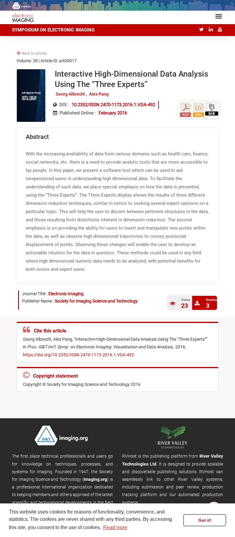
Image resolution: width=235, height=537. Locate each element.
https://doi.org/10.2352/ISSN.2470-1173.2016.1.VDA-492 (78, 354)
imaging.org (95, 479)
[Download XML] (198, 109)
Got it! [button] (204, 520)
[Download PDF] (185, 109)
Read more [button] (115, 527)
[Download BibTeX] (211, 109)
